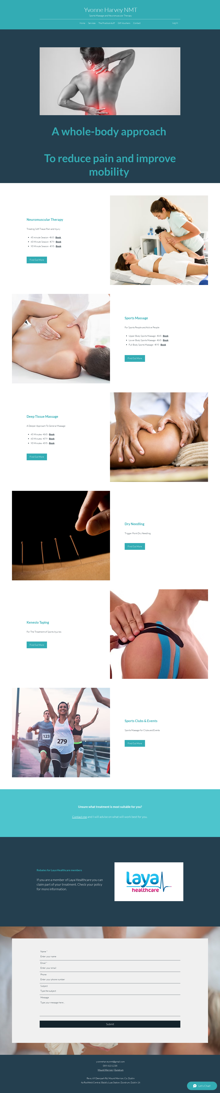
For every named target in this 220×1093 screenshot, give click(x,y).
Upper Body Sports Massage (142, 335)
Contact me (79, 817)
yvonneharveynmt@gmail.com (110, 1061)
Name (43, 951)
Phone (43, 974)
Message (44, 997)
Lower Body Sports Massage (142, 340)
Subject (44, 986)
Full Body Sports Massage (141, 344)
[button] (92, 23)
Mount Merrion (105, 1070)
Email (43, 963)
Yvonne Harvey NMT (110, 9)
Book (58, 237)
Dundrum (118, 1070)
